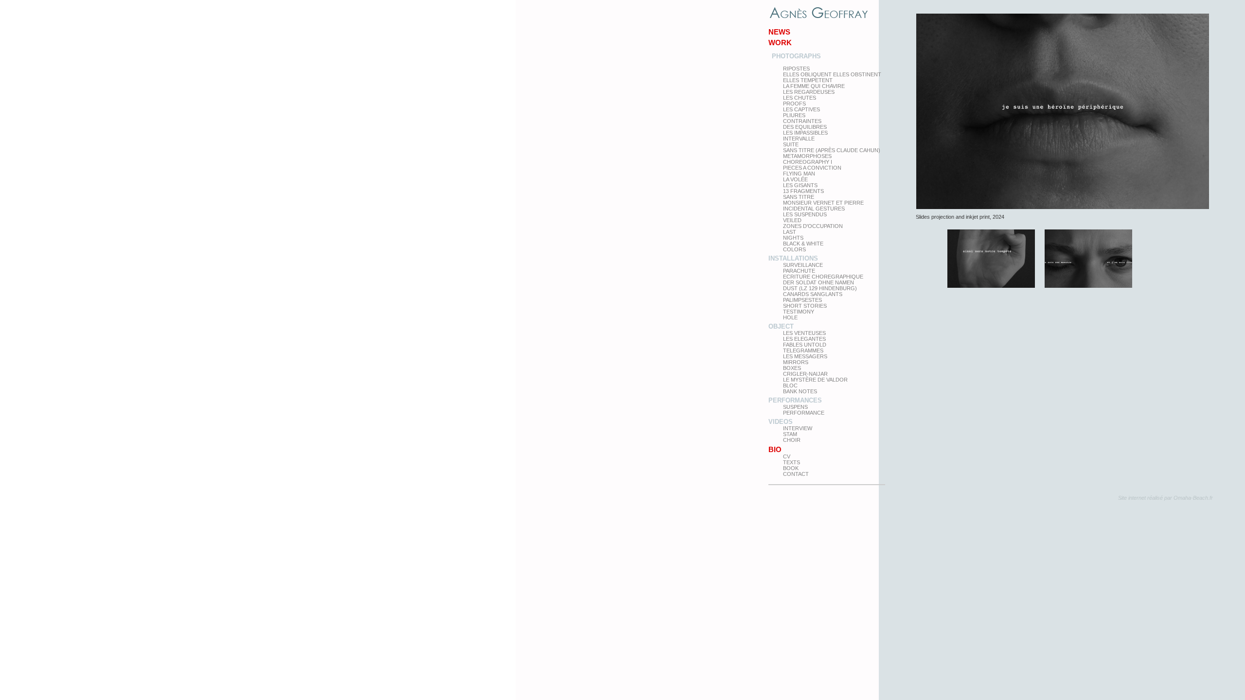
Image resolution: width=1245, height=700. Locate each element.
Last (789, 232)
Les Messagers (805, 356)
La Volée (795, 179)
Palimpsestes (802, 300)
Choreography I (807, 162)
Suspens (795, 407)
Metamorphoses (807, 156)
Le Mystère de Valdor (815, 380)
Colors (794, 249)
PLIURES (794, 115)
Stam (790, 434)
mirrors (795, 362)
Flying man (799, 173)
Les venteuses (804, 333)
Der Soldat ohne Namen (818, 282)
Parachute (799, 271)
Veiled (792, 220)
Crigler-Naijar (805, 374)
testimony (798, 312)
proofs (794, 103)
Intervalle (799, 138)
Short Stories (805, 306)
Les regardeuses (809, 92)
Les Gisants (800, 185)
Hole (790, 317)
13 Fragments (803, 191)
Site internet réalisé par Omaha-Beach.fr (1165, 498)
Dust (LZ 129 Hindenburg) (820, 288)
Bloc (790, 385)
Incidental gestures (814, 208)
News (779, 32)
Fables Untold (804, 345)
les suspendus (805, 214)
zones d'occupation (813, 226)
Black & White (803, 243)
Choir (791, 440)
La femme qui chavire (814, 86)
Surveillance (803, 265)
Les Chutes (799, 98)
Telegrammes (803, 350)
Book (791, 468)
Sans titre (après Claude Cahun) (831, 150)
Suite (791, 144)
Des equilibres (805, 127)
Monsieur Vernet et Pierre (823, 203)
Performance (803, 413)
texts (791, 462)
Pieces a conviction (812, 168)
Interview (797, 428)
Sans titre (798, 197)
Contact (796, 474)
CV (786, 456)
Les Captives (801, 109)
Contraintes (802, 121)
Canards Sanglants (812, 294)
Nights (793, 238)
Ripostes (796, 68)
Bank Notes (800, 391)
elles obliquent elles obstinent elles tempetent (832, 77)
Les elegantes (804, 339)
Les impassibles (805, 133)
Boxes (792, 368)
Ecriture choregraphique (823, 277)
